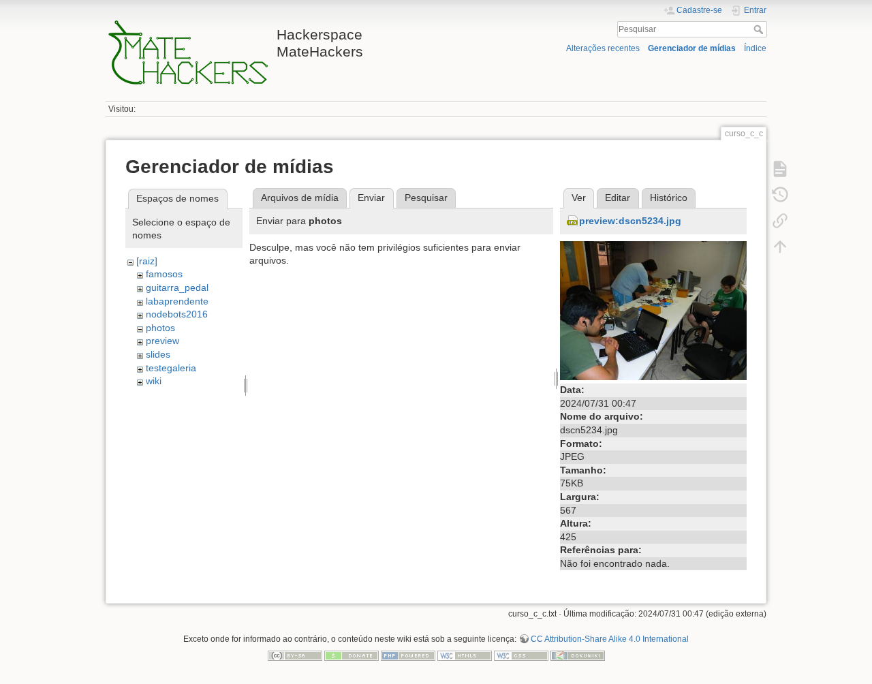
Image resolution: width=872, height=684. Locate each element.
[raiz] (146, 260)
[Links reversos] (780, 221)
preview (162, 340)
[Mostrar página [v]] (780, 169)
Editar (617, 197)
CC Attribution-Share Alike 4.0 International (610, 639)
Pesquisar (759, 29)
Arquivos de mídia (300, 197)
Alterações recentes (603, 48)
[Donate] (351, 654)
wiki (153, 380)
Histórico (668, 197)
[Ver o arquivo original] (653, 310)
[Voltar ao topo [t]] (780, 247)
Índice (755, 48)
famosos (164, 273)
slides (158, 354)
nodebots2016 (177, 314)
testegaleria (171, 367)
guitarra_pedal (177, 287)
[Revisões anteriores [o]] (780, 195)
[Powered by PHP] (408, 654)
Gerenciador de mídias (692, 48)
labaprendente (177, 301)
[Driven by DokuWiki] (577, 654)
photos (160, 327)
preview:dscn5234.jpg (630, 220)
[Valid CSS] (521, 654)
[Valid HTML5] (464, 654)
